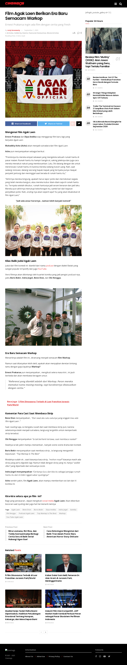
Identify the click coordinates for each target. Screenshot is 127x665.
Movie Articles (53, 33)
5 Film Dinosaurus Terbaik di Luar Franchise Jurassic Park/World (21, 576)
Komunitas (41, 33)
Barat (49, 570)
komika (73, 510)
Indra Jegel (63, 510)
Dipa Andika (51, 510)
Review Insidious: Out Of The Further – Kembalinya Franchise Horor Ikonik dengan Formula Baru (107, 81)
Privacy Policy (54, 656)
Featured (32, 33)
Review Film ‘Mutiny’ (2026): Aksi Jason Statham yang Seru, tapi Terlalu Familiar (97, 61)
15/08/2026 (10, 581)
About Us (29, 656)
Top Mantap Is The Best (46, 513)
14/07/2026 (50, 584)
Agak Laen (16, 510)
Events (25, 33)
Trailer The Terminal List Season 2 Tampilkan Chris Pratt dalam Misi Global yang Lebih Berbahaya (107, 110)
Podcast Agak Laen (26, 513)
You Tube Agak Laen (14, 517)
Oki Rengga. (11, 513)
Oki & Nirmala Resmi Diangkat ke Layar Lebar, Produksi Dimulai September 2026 (107, 124)
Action (10, 570)
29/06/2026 (50, 623)
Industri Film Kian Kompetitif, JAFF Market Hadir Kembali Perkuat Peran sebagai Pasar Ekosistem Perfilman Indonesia (63, 615)
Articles (10, 33)
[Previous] (41, 632)
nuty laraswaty (13, 30)
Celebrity (18, 33)
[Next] (46, 632)
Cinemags (8, 658)
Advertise (41, 656)
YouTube (41, 268)
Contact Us (68, 656)
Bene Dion (27, 510)
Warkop (62, 513)
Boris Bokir (38, 510)
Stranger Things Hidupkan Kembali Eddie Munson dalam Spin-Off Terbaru (106, 95)
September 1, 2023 (31, 30)
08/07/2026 (10, 623)
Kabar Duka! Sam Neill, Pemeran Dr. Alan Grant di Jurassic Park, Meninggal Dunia (62, 578)
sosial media (48, 500)
